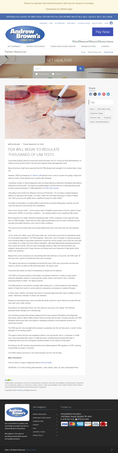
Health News (44, 74)
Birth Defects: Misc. (104, 109)
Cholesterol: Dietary (96, 113)
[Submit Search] (80, 68)
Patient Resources (35, 46)
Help (51, 23)
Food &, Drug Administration (99, 122)
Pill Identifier (60, 23)
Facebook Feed (88, 46)
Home (83, 52)
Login (106, 23)
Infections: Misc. (95, 117)
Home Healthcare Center (63, 46)
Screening (107, 117)
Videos (58, 74)
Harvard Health (46, 362)
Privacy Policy (38, 435)
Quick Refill (71, 23)
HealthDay (20, 390)
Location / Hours (84, 23)
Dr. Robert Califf (36, 175)
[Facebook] (111, 23)
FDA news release (52, 188)
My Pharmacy (14, 46)
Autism (92, 109)
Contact (106, 46)
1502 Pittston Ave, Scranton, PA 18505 (20, 16)
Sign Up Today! (97, 23)
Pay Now (103, 32)
